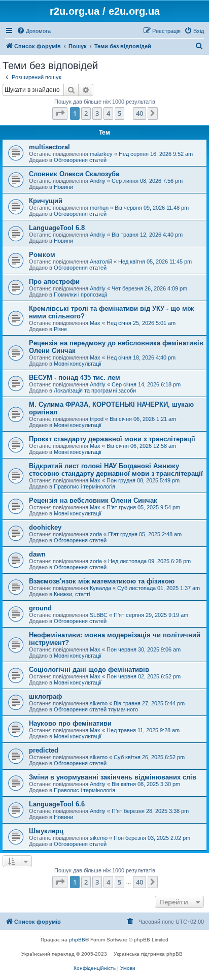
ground (40, 608)
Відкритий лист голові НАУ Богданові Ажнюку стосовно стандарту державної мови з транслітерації (116, 469)
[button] (59, 113)
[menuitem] (34, 31)
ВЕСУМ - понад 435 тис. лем (74, 377)
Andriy (98, 181)
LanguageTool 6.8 (57, 228)
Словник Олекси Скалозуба (74, 174)
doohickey (45, 527)
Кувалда (100, 588)
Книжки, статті (72, 594)
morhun (99, 208)
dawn (37, 554)
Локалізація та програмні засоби (95, 390)
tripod (96, 419)
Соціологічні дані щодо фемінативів (89, 669)
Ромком (42, 254)
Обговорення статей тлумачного (96, 709)
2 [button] (86, 113)
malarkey (101, 154)
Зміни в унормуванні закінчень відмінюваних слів (112, 777)
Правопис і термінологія (84, 486)
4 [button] (108, 113)
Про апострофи (54, 281)
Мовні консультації (77, 364)
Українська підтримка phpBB (148, 954)
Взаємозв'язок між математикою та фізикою (102, 581)
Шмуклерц (46, 831)
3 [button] (97, 113)
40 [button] (139, 113)
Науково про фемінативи (70, 723)
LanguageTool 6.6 (57, 804)
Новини (63, 187)
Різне (60, 329)
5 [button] (119, 113)
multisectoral (49, 147)
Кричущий (45, 201)
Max (95, 323)
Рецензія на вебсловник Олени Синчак (93, 500)
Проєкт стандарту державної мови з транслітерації (112, 439)
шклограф (45, 696)
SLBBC (99, 615)
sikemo (99, 703)
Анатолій (101, 261)
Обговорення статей (80, 160)
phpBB (77, 939)
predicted (43, 750)
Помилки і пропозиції (80, 294)
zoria (96, 534)
